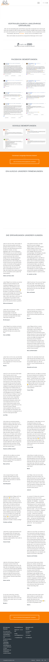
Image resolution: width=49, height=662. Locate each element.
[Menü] (38, 3)
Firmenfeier (21, 33)
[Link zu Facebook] (43, 3)
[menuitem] (38, 3)
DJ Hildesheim (29, 637)
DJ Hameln (28, 635)
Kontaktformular (19, 637)
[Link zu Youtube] (47, 3)
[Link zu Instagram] (45, 3)
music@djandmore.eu (19, 635)
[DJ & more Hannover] (5, 3)
